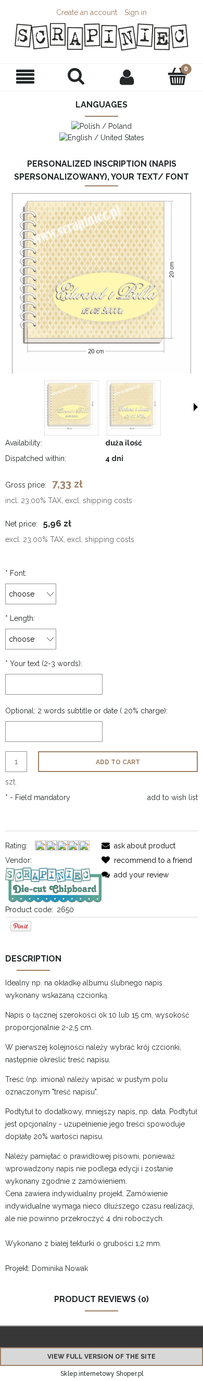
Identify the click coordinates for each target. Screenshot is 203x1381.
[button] (25, 77)
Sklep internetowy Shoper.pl (101, 1373)
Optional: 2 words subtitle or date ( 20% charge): (86, 711)
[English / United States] (101, 136)
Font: (16, 573)
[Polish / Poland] (101, 125)
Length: (20, 618)
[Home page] (101, 37)
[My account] (127, 77)
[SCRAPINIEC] (53, 884)
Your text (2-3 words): (43, 663)
